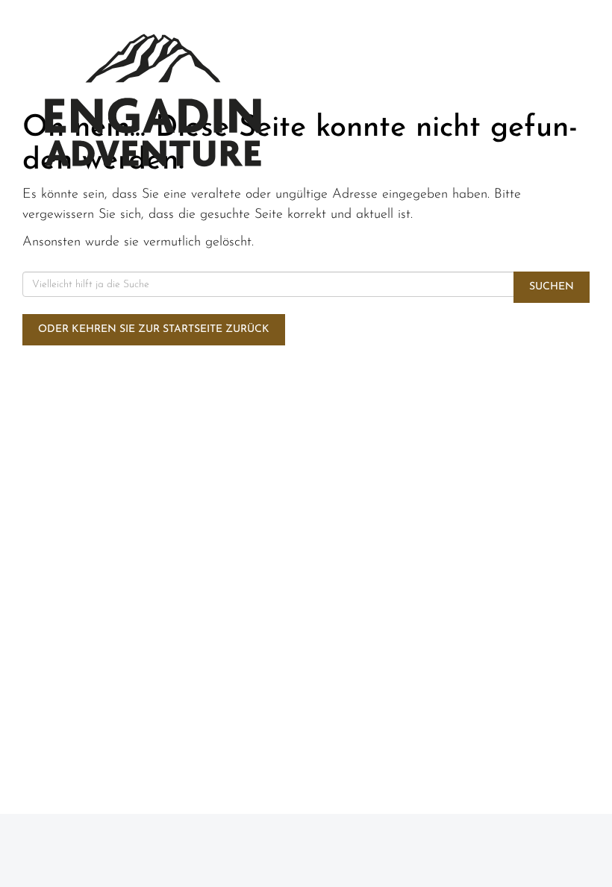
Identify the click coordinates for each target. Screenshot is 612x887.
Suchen (551, 286)
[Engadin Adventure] (153, 100)
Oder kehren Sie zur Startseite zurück (153, 329)
